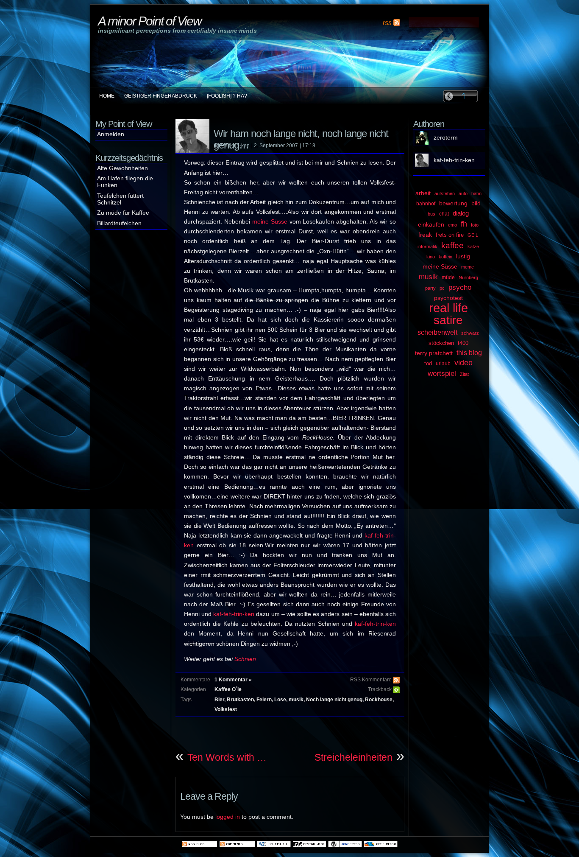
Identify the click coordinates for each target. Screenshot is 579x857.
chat (444, 214)
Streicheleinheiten (353, 757)
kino (430, 256)
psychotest (448, 298)
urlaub (443, 364)
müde (448, 277)
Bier (219, 700)
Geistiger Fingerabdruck (160, 96)
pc (442, 288)
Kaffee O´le (228, 689)
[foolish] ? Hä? (227, 96)
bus (431, 213)
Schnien (245, 659)
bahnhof (425, 204)
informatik (427, 246)
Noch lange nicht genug (334, 700)
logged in (227, 817)
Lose (280, 700)
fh (464, 223)
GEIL (473, 235)
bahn (476, 193)
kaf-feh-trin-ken (233, 614)
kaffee (452, 245)
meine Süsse (269, 221)
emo (452, 224)
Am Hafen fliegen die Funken (125, 181)
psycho (459, 287)
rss (387, 22)
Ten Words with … (227, 757)
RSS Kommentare (371, 680)
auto (463, 193)
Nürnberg (468, 277)
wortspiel (442, 373)
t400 (463, 343)
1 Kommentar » (233, 680)
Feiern (264, 700)
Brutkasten (240, 700)
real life (448, 308)
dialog (461, 213)
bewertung (453, 203)
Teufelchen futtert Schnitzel (120, 199)
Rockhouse (378, 700)
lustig (463, 256)
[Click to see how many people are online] (460, 95)
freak (425, 234)
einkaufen (431, 224)
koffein (445, 256)
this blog (469, 352)
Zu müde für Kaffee (123, 213)
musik (296, 700)
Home (106, 96)
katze (473, 246)
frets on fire (450, 235)
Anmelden (110, 134)
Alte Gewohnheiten (122, 168)
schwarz (470, 333)
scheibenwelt (437, 332)
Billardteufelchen (119, 223)
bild (476, 203)
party (430, 288)
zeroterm (446, 137)
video (463, 362)
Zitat (464, 374)
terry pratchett (434, 353)
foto (475, 224)
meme (467, 266)
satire (448, 320)
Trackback (380, 689)
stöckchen (441, 343)
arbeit (423, 193)
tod (428, 363)
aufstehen (444, 193)
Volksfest (225, 709)
